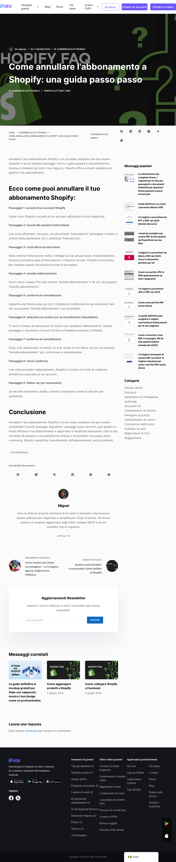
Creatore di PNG (109, 816)
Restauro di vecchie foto (113, 810)
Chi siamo (72, 7)
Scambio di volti (135, 428)
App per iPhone (135, 772)
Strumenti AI (132, 406)
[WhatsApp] (121, 140)
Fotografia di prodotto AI (84, 785)
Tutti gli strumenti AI (82, 766)
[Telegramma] (158, 131)
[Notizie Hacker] (148, 131)
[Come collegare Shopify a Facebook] (101, 670)
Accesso (110, 7)
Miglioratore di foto (137, 433)
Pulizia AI (130, 392)
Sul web (131, 766)
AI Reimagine (78, 835)
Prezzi (59, 6)
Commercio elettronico (71, 49)
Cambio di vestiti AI (82, 792)
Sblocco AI (77, 828)
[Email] (109, 474)
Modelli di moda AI (81, 772)
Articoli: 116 (63, 536)
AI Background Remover (85, 809)
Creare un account (134, 7)
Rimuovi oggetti (108, 823)
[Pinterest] (54, 474)
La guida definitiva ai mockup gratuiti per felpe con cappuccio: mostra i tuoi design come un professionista (25, 692)
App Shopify (134, 789)
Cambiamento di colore (139, 419)
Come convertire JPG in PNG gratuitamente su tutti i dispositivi (151, 275)
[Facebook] (121, 131)
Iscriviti (95, 619)
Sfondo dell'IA (133, 388)
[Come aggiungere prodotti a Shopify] (63, 670)
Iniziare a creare (163, 7)
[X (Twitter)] (130, 131)
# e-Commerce (19, 452)
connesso (31, 730)
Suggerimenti (133, 438)
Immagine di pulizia (137, 415)
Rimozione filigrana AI (83, 815)
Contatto (153, 772)
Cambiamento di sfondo (140, 410)
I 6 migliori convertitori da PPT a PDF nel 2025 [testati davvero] (152, 220)
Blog (47, 6)
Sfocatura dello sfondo (112, 829)
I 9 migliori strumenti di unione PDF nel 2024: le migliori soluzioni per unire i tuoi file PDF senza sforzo (152, 361)
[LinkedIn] (139, 131)
